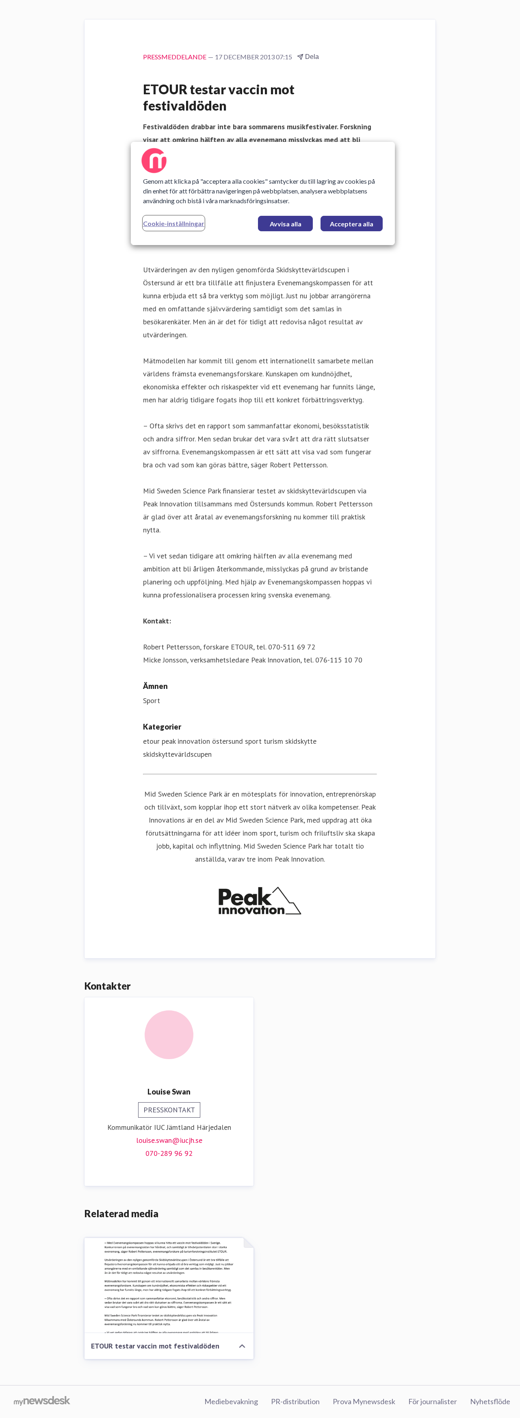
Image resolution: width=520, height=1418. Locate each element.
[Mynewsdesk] (42, 1401)
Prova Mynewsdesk (364, 1401)
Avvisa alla (285, 224)
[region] (263, 193)
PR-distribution (295, 1401)
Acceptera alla (351, 224)
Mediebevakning (231, 1401)
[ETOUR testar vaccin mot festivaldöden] (169, 1285)
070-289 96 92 (169, 1153)
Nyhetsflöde (490, 1401)
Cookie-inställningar (173, 223)
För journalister (432, 1401)
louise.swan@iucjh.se (169, 1140)
